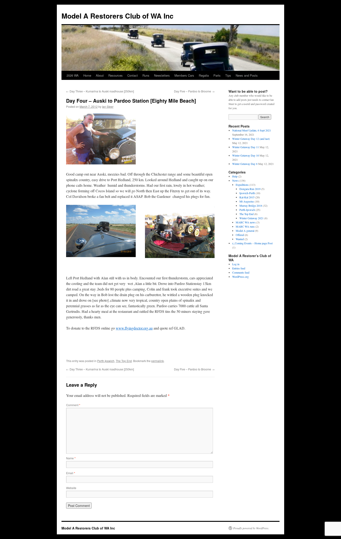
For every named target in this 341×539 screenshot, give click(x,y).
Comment (73, 405)
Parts (217, 75)
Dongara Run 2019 (250, 189)
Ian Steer (107, 106)
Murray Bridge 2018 (250, 205)
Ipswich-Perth (247, 193)
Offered (240, 235)
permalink (157, 361)
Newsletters (162, 75)
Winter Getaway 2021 (251, 218)
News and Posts (247, 75)
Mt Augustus (246, 201)
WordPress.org (240, 276)
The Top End (124, 361)
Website (71, 488)
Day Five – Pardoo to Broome (194, 91)
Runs (145, 75)
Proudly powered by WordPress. (251, 528)
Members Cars (184, 75)
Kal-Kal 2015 (246, 197)
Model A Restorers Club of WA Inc (117, 16)
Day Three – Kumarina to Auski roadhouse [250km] (100, 91)
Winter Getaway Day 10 (245, 155)
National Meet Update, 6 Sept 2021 (251, 130)
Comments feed (240, 272)
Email (70, 473)
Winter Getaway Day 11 (245, 147)
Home (87, 75)
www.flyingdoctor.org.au (134, 328)
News (235, 180)
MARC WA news (246, 222)
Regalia (204, 75)
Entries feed (238, 268)
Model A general (245, 230)
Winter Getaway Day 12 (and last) (251, 138)
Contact (132, 75)
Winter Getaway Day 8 (244, 164)
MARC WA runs (245, 226)
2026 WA (73, 75)
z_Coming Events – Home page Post (252, 243)
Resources (115, 75)
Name (71, 458)
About (100, 75)
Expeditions (242, 184)
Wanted (240, 239)
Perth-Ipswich (105, 361)
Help (235, 176)
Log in (235, 264)
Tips (228, 75)
